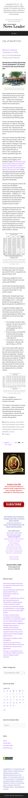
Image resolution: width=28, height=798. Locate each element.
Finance (18, 427)
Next (10, 444)
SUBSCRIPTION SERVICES (14, 537)
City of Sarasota (10, 424)
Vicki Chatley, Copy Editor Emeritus (14, 549)
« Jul (4, 710)
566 (22, 442)
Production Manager (14, 559)
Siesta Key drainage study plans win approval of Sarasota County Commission (13, 585)
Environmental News (8, 427)
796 (6, 444)
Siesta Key (5, 432)
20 (23, 700)
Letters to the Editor (14, 557)
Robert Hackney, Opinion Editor (14, 547)
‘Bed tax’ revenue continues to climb (10, 51)
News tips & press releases (14, 535)
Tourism (11, 432)
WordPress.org (7, 748)
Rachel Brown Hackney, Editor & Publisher (14, 539)
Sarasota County (17, 429)
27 (23, 702)
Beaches (6, 422)
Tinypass (7, 434)
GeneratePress (19, 795)
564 (15, 442)
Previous (5, 442)
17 (13, 700)
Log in (5, 741)
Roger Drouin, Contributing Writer (14, 553)
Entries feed (6, 743)
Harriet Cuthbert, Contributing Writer (14, 551)
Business (12, 422)
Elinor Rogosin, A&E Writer (14, 545)
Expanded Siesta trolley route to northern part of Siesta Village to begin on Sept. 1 (13, 634)
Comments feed (8, 745)
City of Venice (20, 424)
